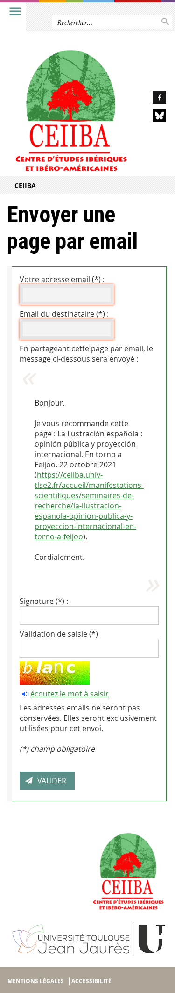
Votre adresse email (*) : (62, 279)
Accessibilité (91, 981)
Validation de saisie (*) (59, 634)
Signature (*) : (44, 601)
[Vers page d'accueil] (70, 108)
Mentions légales (35, 981)
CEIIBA (25, 185)
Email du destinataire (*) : (64, 314)
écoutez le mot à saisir (69, 694)
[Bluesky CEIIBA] (153, 117)
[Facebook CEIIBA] (153, 99)
